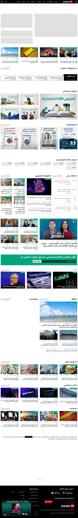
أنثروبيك (49, 272)
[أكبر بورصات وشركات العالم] (10, 100)
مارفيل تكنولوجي (22, 197)
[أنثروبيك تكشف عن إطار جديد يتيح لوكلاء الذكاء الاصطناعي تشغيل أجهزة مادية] (29, 393)
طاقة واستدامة (67, 323)
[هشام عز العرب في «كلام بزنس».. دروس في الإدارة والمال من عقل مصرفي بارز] (58, 229)
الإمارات (17, 219)
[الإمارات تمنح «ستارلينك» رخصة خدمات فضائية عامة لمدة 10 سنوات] (10, 416)
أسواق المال (50, 2)
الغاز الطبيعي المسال (14, 235)
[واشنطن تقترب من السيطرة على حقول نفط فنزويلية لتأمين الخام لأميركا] (68, 335)
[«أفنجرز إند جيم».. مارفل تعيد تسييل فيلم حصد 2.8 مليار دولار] (39, 186)
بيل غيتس (23, 272)
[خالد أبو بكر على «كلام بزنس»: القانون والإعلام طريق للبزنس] (29, 223)
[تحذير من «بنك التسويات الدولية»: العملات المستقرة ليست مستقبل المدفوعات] (68, 369)
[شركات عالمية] (10, 113)
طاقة (44, 2)
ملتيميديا (23, 2)
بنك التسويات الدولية (73, 365)
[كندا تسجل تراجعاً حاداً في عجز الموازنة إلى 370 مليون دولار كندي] (6, 182)
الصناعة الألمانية (54, 411)
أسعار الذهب (36, 48)
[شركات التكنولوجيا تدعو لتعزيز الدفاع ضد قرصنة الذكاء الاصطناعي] (10, 393)
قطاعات (33, 2)
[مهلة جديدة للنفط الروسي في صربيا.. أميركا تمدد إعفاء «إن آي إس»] (49, 335)
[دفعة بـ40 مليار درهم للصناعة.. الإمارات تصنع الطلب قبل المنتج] (9, 223)
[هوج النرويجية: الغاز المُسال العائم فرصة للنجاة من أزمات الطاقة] (9, 239)
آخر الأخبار (56, 2)
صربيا (56, 330)
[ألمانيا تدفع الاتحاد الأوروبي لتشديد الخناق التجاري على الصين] (68, 416)
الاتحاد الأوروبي (74, 411)
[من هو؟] (29, 113)
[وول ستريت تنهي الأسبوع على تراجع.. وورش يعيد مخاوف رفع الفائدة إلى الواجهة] (68, 52)
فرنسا (37, 235)
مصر (37, 219)
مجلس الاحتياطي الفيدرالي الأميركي (70, 48)
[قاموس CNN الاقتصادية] (58, 107)
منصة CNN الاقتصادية (36, 513)
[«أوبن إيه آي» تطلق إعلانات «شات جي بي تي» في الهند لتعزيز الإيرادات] (49, 393)
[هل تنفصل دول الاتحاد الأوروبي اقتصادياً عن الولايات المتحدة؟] (29, 239)
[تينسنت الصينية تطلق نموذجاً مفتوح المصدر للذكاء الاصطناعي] (68, 393)
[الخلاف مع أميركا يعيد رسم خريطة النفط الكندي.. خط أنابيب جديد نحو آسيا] (10, 52)
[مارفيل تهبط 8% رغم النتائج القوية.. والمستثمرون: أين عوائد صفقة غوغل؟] (19, 200)
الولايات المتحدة (74, 330)
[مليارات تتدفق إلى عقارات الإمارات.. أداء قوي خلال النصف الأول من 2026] (29, 416)
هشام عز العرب (74, 219)
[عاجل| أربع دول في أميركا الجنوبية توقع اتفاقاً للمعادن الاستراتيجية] (6, 200)
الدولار (17, 365)
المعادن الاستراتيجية (8, 197)
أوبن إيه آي (55, 388)
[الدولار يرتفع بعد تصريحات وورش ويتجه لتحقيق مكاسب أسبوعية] (10, 369)
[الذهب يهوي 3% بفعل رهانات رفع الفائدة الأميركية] (29, 52)
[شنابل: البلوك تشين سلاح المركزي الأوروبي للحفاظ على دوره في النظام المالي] (19, 182)
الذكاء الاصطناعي (74, 388)
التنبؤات (75, 272)
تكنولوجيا (39, 2)
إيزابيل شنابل (22, 179)
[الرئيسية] (67, 1)
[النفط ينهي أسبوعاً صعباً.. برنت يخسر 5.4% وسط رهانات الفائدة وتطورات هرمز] (49, 52)
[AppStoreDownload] (56, 492)
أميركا (17, 48)
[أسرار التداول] (29, 100)
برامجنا (28, 2)
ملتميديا (68, 241)
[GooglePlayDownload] (67, 492)
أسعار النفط (55, 48)
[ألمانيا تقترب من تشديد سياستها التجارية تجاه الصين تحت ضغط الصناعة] (49, 416)
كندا (11, 179)
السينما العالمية (48, 179)
